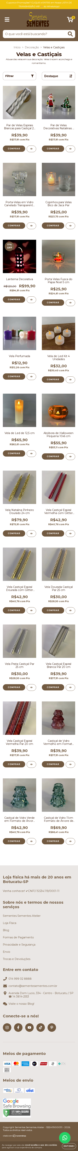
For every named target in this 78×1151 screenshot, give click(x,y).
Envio (6, 952)
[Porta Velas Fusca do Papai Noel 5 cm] (70, 302)
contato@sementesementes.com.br (33, 986)
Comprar (14, 376)
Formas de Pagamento (18, 937)
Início (17, 47)
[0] (70, 20)
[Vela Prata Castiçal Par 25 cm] (31, 687)
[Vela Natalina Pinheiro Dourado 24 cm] (31, 533)
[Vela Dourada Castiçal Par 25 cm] (70, 610)
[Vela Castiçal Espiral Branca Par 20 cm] (70, 687)
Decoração (32, 47)
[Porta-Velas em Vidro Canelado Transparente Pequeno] (31, 226)
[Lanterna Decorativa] (31, 299)
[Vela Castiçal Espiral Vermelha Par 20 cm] (31, 764)
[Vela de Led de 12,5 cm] (31, 453)
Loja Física (9, 923)
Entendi (69, 1146)
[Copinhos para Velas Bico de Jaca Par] (70, 226)
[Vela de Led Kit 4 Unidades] (70, 379)
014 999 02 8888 (20, 978)
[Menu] (7, 19)
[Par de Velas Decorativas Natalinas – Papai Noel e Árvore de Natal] (70, 149)
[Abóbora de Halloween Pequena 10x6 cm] (70, 456)
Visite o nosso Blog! (21, 1003)
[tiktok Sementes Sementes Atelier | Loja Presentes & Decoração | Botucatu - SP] (40, 1027)
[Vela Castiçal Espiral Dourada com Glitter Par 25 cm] (31, 610)
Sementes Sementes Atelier (22, 916)
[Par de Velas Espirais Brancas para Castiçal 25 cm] (31, 149)
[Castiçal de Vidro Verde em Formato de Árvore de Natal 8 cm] (31, 841)
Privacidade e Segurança (19, 944)
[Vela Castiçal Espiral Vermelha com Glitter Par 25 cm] (70, 533)
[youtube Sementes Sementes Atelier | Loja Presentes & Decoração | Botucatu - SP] (29, 1027)
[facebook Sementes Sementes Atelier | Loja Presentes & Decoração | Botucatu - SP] (18, 1027)
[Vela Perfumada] (31, 376)
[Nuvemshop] (15, 1136)
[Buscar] (70, 34)
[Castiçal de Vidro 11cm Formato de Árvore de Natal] (70, 841)
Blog (6, 930)
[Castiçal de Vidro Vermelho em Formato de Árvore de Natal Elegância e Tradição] (70, 764)
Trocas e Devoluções (16, 959)
